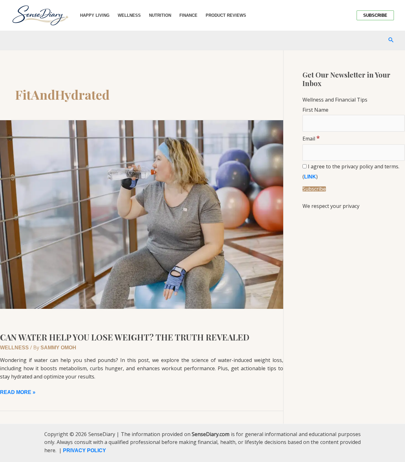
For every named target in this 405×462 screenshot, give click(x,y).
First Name (315, 109)
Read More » (17, 391)
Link (310, 176)
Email (311, 138)
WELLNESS (14, 347)
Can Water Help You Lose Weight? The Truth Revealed (124, 337)
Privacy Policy (84, 450)
